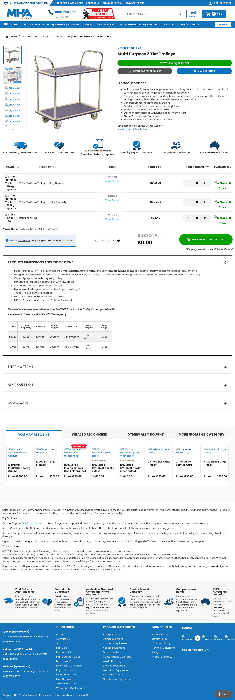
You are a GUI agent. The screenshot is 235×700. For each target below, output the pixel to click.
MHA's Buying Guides (68, 656)
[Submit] (180, 14)
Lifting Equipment (52, 24)
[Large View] (12, 56)
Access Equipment (109, 24)
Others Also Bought (145, 434)
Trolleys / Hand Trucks (24, 24)
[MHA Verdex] (19, 13)
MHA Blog (61, 647)
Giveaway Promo (134, 3)
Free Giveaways (65, 679)
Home (14, 36)
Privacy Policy (160, 634)
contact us (24, 240)
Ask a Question (206, 71)
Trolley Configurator (67, 683)
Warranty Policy (161, 643)
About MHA (62, 643)
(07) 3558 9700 (11, 676)
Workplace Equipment (116, 670)
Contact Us (92, 3)
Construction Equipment (117, 679)
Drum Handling (133, 24)
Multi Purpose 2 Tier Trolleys (92, 36)
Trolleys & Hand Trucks (35, 36)
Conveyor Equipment (80, 24)
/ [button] (217, 14)
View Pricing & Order (174, 63)
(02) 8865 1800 (11, 641)
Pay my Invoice (65, 670)
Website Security (162, 656)
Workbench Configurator (70, 688)
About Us (62, 3)
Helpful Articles (65, 652)
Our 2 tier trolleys (31, 523)
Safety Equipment (113, 674)
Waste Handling (190, 24)
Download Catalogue (69, 665)
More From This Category (201, 434)
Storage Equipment (114, 665)
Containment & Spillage (161, 24)
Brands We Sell (65, 661)
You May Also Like (33, 434)
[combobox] (154, 14)
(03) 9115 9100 (10, 659)
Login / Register (221, 3)
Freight (156, 652)
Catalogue (76, 3)
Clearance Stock (112, 3)
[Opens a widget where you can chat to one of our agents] (223, 694)
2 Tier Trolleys (61, 36)
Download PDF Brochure (147, 71)
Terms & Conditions (164, 647)
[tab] (34, 434)
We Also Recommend (89, 434)
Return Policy (159, 638)
